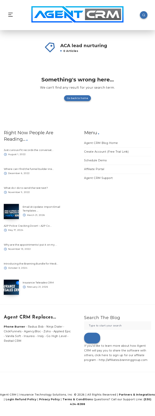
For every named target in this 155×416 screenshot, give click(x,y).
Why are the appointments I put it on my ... (30, 244)
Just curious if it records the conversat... (28, 149)
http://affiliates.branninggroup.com (123, 360)
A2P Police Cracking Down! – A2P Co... (28, 225)
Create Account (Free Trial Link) (106, 151)
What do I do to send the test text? (26, 187)
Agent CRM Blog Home (101, 143)
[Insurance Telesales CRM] (11, 287)
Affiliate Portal (94, 169)
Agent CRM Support (98, 178)
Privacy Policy (49, 399)
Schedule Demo (95, 160)
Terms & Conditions (78, 399)
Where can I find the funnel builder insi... (29, 168)
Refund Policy (25, 399)
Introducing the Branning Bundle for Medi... (31, 263)
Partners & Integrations (137, 394)
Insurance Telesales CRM (38, 282)
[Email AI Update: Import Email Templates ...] (11, 211)
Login (10, 399)
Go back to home (77, 98)
